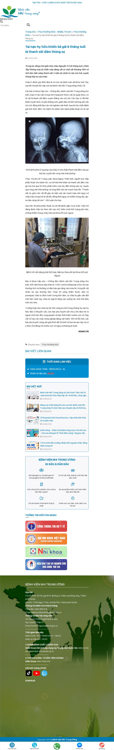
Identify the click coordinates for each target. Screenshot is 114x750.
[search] (28, 25)
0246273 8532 (36, 619)
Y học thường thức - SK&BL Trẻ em (54, 31)
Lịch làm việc (12, 748)
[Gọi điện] (57, 746)
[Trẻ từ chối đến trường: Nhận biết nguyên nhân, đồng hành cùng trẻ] (33, 445)
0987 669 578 (43, 661)
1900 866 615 (40, 609)
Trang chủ (30, 31)
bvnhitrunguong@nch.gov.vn (44, 625)
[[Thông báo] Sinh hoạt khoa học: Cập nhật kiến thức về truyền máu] (33, 420)
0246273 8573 (36, 622)
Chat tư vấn (79, 748)
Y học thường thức (50, 344)
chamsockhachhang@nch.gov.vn (46, 612)
